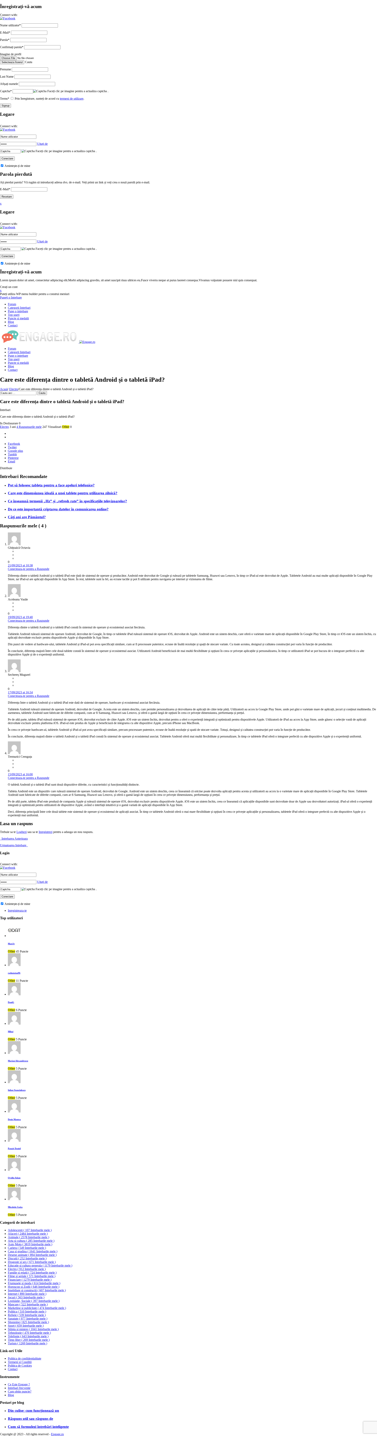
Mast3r (11, 943)
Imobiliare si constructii (37, 1290)
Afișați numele (9, 83)
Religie (27, 1315)
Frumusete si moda (34, 1283)
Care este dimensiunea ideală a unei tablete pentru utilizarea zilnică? (62, 493)
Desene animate (32, 1255)
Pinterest (13, 458)
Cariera (27, 1247)
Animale (28, 1237)
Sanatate (27, 1318)
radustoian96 (14, 973)
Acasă (4, 389)
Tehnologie (29, 1332)
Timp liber (29, 1339)
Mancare (28, 1304)
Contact (12, 325)
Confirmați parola (11, 47)
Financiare (29, 1279)
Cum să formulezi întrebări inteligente (38, 1427)
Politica (27, 1311)
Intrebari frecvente (19, 1388)
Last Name (7, 76)
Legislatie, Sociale (33, 1301)
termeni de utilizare (71, 98)
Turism (27, 1343)
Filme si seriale (31, 1276)
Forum (12, 304)
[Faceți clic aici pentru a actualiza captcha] (40, 91)
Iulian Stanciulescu (17, 1090)
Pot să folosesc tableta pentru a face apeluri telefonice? (51, 485)
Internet (27, 1293)
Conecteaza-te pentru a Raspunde (28, 569)
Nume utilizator (10, 25)
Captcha (6, 91)
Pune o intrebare (18, 311)
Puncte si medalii (18, 318)
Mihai (10, 1031)
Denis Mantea (14, 1119)
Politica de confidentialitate (24, 1358)
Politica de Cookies (20, 1365)
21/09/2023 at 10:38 (20, 565)
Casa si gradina (32, 1251)
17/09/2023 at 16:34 (20, 692)
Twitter (12, 447)
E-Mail (5, 32)
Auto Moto (30, 1244)
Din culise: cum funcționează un (33, 1410)
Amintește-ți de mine (17, 165)
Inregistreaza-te (17, 910)
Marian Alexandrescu (18, 1061)
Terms (4, 98)
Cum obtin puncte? (19, 1391)
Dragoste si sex (32, 1262)
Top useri (13, 314)
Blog (11, 322)
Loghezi (21, 832)
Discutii (27, 1258)
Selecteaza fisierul (12, 62)
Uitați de (42, 143)
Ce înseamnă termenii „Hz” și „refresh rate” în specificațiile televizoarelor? (67, 501)
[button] (7, 18)
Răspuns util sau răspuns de (30, 1419)
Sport (26, 1325)
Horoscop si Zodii (33, 1286)
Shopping (28, 1322)
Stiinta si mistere (33, 1329)
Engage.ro (57, 1434)
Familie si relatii (32, 1272)
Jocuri (26, 1297)
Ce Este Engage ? (19, 1384)
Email (11, 461)
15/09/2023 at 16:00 (20, 774)
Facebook (14, 443)
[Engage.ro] (47, 342)
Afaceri (28, 1233)
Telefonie (28, 1336)
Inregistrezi (45, 832)
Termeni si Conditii (20, 1362)
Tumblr (12, 454)
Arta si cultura (31, 1240)
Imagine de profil (10, 54)
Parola (4, 39)
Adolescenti (30, 1230)
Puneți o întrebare (11, 297)
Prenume (5, 69)
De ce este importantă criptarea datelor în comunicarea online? (58, 509)
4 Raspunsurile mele (29, 426)
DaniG (11, 1002)
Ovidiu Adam (14, 1178)
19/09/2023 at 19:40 (20, 617)
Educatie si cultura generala (40, 1265)
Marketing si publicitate (37, 1308)
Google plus (15, 450)
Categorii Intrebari (19, 307)
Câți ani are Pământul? (27, 517)
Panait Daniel (14, 1148)
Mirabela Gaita (15, 1207)
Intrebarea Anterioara (14, 838)
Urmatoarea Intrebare (14, 845)
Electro (13, 389)
